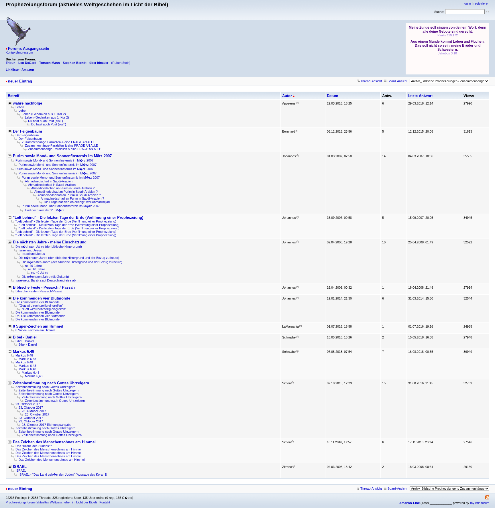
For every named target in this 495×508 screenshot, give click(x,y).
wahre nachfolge (27, 103)
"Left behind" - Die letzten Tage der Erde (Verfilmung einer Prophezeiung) (78, 217)
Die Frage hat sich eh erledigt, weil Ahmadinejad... (78, 202)
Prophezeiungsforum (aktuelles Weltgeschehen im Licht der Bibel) (51, 502)
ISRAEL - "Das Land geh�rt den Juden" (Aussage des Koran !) (63, 474)
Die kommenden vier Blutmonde (41, 298)
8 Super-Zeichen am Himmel (38, 326)
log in (467, 3)
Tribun (10, 62)
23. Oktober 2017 (27, 404)
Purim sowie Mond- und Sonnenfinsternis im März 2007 (62, 156)
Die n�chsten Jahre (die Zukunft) (45, 276)
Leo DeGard (27, 62)
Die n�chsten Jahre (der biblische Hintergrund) (48, 246)
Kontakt (104, 502)
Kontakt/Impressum (19, 52)
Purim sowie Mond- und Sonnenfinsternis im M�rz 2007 (54, 160)
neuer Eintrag (20, 81)
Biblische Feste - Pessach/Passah (39, 291)
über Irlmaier (98, 62)
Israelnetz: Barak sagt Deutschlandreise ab (45, 280)
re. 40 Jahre (33, 265)
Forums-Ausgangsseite (28, 48)
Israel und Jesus (30, 250)
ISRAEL (20, 466)
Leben (19, 107)
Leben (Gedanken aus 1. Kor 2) (44, 114)
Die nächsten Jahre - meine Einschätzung (50, 242)
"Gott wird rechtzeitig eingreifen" (41, 305)
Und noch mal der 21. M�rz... (46, 210)
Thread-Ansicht (371, 81)
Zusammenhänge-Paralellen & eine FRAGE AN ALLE (58, 142)
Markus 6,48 (23, 351)
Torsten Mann (49, 62)
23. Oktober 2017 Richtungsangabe (46, 424)
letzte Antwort (420, 96)
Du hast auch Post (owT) (45, 121)
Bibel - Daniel (25, 337)
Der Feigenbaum (27, 131)
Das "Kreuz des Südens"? (33, 446)
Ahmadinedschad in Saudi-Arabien (48, 181)
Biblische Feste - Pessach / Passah (44, 287)
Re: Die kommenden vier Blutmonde (40, 316)
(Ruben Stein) (120, 62)
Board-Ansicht (397, 81)
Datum (332, 96)
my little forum (479, 503)
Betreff (13, 96)
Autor (287, 96)
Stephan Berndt (75, 62)
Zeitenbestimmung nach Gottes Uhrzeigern (51, 383)
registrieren (481, 3)
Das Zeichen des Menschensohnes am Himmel (54, 442)
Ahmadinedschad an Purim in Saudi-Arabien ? (63, 188)
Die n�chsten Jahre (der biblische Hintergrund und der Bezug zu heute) (69, 257)
